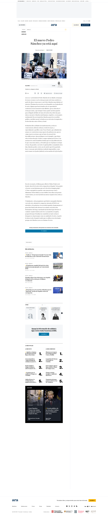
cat (87, 20)
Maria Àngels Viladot (55, 311)
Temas (40, 506)
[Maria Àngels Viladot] (55, 316)
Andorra (26, 20)
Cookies (30, 511)
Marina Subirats (43, 311)
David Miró (27, 85)
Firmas (33, 506)
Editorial (30, 309)
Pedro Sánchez (29, 242)
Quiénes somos (24, 506)
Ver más (59, 387)
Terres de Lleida (58, 20)
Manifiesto (14, 506)
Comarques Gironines (42, 20)
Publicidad (48, 506)
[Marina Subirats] (43, 316)
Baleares (30, 20)
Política (23, 29)
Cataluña (22, 20)
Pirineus (63, 20)
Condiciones (25, 511)
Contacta (57, 506)
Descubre (29, 387)
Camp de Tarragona (50, 20)
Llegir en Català (49, 50)
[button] (62, 313)
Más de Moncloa (29, 249)
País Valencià (35, 20)
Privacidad (20, 511)
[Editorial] (30, 316)
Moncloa (29, 29)
